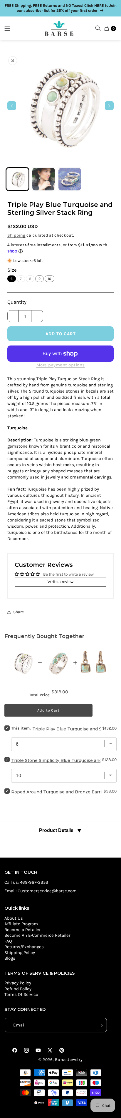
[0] (106, 28)
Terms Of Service (21, 994)
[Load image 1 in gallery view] (17, 179)
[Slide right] (109, 105)
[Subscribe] (100, 1025)
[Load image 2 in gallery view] (43, 179)
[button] (10, 28)
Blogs (9, 958)
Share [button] (18, 611)
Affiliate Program (21, 923)
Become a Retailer (22, 929)
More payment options (60, 365)
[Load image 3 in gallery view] (69, 179)
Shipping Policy (19, 952)
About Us (13, 918)
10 (49, 279)
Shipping (16, 235)
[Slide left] (11, 105)
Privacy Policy (17, 983)
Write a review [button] (60, 581)
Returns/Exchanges (24, 946)
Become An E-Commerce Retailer (37, 935)
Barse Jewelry (69, 1059)
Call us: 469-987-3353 (26, 882)
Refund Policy (17, 988)
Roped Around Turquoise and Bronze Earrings (60, 792)
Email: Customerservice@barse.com (40, 890)
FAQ (8, 941)
